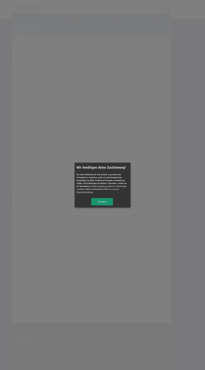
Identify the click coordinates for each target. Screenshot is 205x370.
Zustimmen (102, 202)
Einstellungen (102, 186)
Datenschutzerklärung (85, 192)
